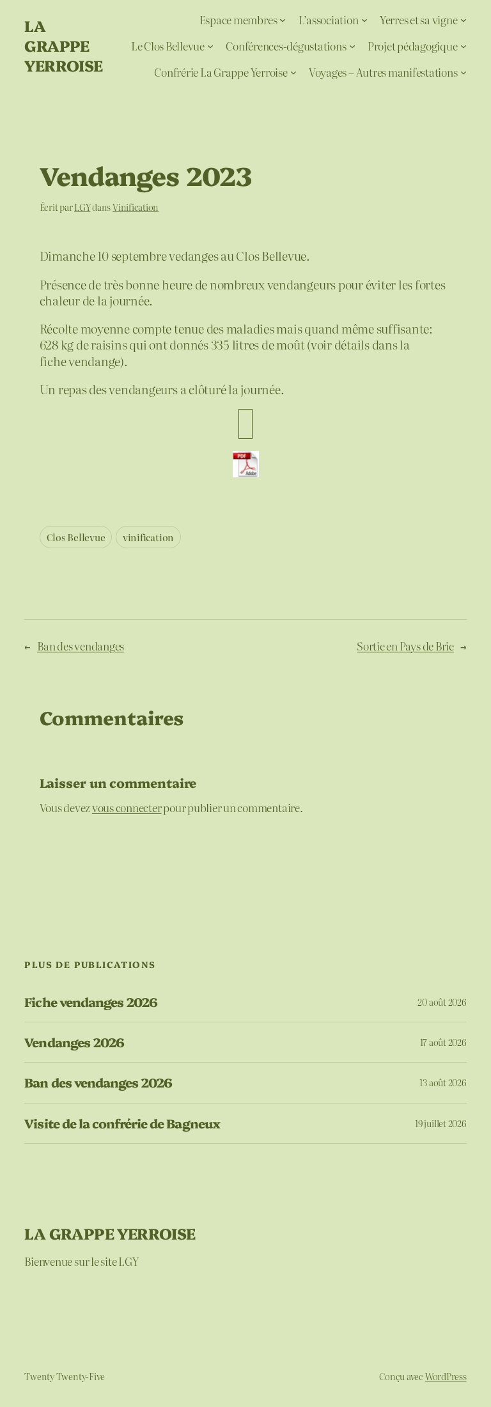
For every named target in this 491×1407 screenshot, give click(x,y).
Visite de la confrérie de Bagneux (121, 1123)
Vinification (136, 207)
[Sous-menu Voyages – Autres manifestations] (463, 71)
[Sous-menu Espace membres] (282, 20)
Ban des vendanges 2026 (98, 1082)
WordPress (446, 1376)
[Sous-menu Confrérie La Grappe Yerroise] (293, 71)
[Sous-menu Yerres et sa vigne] (463, 20)
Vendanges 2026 (74, 1042)
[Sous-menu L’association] (364, 20)
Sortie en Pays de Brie (405, 646)
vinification (148, 537)
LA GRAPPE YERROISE (63, 45)
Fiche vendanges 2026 (90, 1002)
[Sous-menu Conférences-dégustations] (352, 46)
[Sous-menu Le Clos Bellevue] (210, 46)
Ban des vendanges (80, 646)
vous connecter (127, 807)
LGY (82, 207)
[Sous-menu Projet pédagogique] (463, 46)
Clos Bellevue (76, 537)
